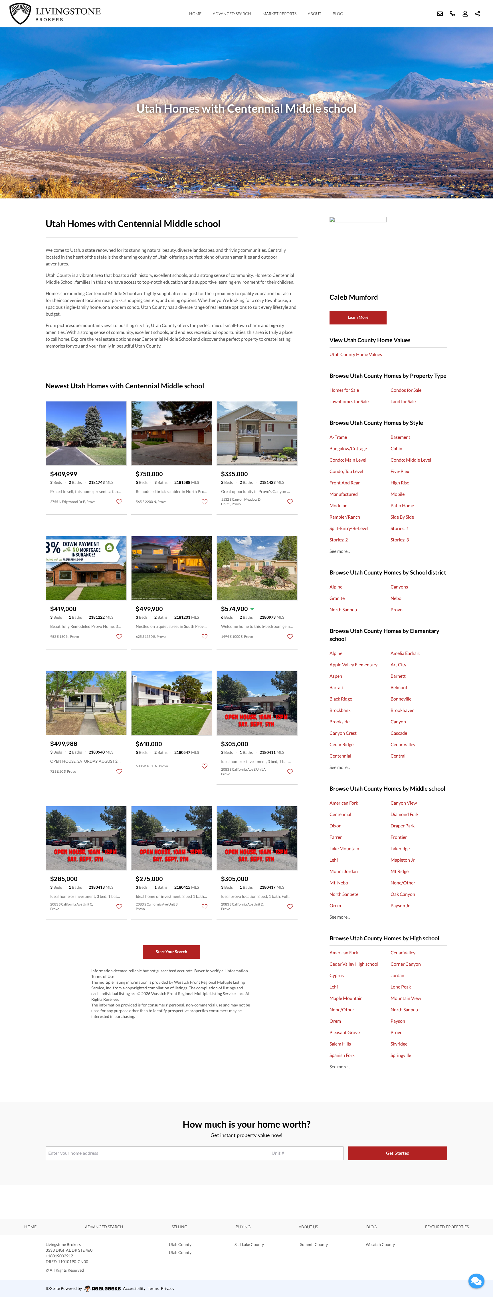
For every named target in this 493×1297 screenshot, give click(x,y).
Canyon (398, 721)
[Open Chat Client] (476, 1281)
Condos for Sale (406, 390)
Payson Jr (400, 905)
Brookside (339, 721)
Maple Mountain (346, 998)
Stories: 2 (339, 539)
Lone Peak (401, 986)
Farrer (336, 837)
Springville (401, 1055)
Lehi (334, 859)
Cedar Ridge (341, 744)
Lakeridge (400, 848)
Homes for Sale (344, 390)
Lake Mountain (344, 848)
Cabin (396, 448)
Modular (338, 505)
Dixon (336, 825)
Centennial (340, 755)
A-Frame (338, 437)
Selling (179, 1226)
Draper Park (403, 825)
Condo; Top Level (346, 471)
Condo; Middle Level (411, 459)
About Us (308, 1226)
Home (195, 13)
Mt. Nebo (339, 882)
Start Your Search (171, 951)
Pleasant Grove (345, 1032)
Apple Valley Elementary (353, 664)
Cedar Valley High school (354, 964)
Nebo (396, 598)
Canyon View (404, 802)
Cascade (399, 733)
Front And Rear (345, 482)
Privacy (167, 1288)
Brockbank (340, 710)
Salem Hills (340, 1043)
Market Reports (279, 13)
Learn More (358, 317)
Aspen (336, 676)
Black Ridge (341, 698)
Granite (337, 598)
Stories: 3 (400, 539)
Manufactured (344, 494)
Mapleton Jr (403, 859)
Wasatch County (380, 1244)
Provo (397, 609)
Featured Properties (447, 1226)
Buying (243, 1226)
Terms (153, 1288)
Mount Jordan (344, 871)
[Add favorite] (119, 502)
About (314, 13)
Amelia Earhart (405, 653)
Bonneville (401, 698)
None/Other (403, 882)
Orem (335, 905)
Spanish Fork (342, 1055)
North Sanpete (344, 609)
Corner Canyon (406, 964)
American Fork (344, 802)
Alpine (336, 586)
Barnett (398, 676)
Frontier (399, 837)
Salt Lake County (249, 1244)
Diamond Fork (405, 814)
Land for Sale (403, 401)
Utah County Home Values (356, 354)
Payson (398, 1021)
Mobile (398, 494)
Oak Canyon (403, 894)
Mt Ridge (400, 871)
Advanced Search (232, 13)
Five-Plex (400, 471)
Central (398, 755)
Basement (400, 437)
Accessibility (134, 1288)
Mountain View (406, 998)
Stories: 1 (400, 528)
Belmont (399, 687)
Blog (338, 13)
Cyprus (337, 975)
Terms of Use (102, 976)
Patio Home (402, 505)
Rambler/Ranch (345, 516)
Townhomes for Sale (349, 401)
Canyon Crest (343, 733)
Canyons (399, 586)
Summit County (314, 1244)
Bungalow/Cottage (348, 448)
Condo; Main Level (348, 459)
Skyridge (399, 1043)
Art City (398, 664)
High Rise (400, 482)
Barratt (337, 687)
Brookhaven (403, 710)
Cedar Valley (403, 744)
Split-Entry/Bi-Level (349, 528)
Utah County (180, 1244)
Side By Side (402, 516)
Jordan (397, 975)
